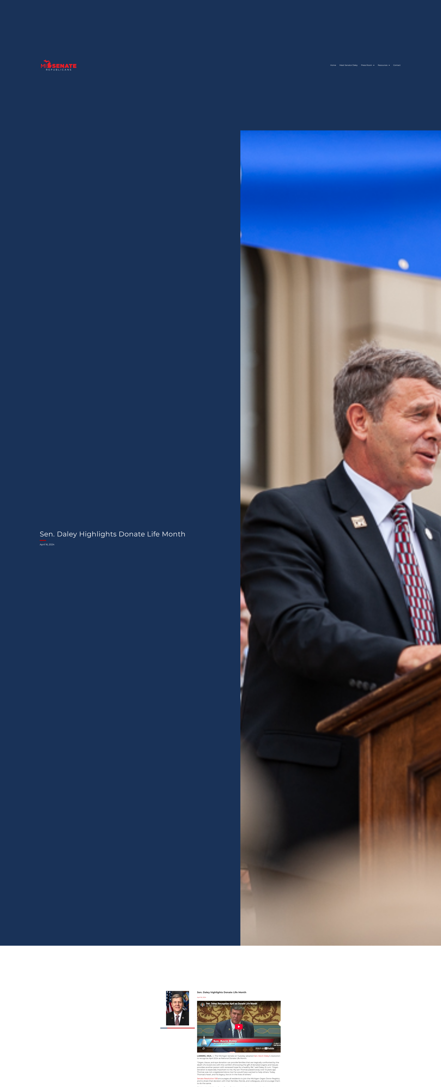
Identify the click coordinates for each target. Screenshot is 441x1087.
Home (333, 65)
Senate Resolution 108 (207, 1078)
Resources (382, 65)
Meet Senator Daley (348, 65)
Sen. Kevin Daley (261, 1056)
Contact (397, 65)
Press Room (366, 65)
